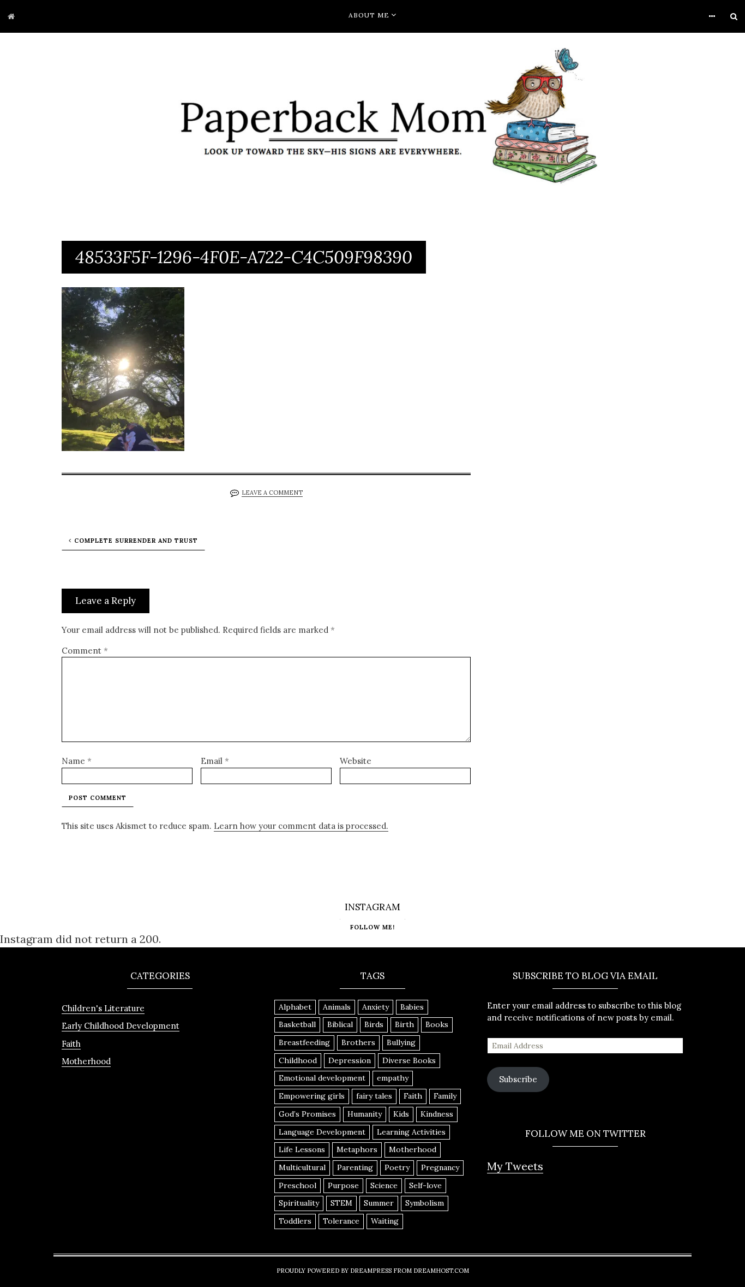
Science (384, 1185)
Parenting (355, 1167)
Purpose (343, 1185)
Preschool (297, 1185)
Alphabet (295, 1007)
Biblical (340, 1024)
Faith (71, 1044)
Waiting (385, 1221)
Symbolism (424, 1203)
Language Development (322, 1132)
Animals (337, 1007)
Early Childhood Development (120, 1026)
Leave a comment (272, 492)
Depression (349, 1060)
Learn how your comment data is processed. (301, 826)
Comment (85, 650)
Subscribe (518, 1079)
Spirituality (299, 1203)
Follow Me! (372, 927)
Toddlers (295, 1221)
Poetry (397, 1167)
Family (445, 1096)
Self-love (425, 1185)
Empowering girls (312, 1096)
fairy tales (374, 1096)
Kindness (436, 1114)
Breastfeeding (304, 1042)
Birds (373, 1024)
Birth (404, 1024)
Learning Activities (411, 1132)
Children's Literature (103, 1008)
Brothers (358, 1042)
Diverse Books (409, 1060)
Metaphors (357, 1149)
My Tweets (515, 1166)
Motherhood (86, 1061)
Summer (379, 1203)
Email (215, 761)
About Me (369, 15)
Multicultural (302, 1167)
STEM (341, 1203)
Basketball (297, 1024)
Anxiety (375, 1007)
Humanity (364, 1114)
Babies (412, 1007)
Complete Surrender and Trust (136, 540)
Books (436, 1024)
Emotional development (322, 1078)
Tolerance (341, 1221)
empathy (392, 1078)
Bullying (401, 1042)
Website (355, 761)
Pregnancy (440, 1167)
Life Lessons (302, 1149)
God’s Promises (307, 1114)
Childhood (298, 1060)
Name (77, 761)
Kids (401, 1114)
